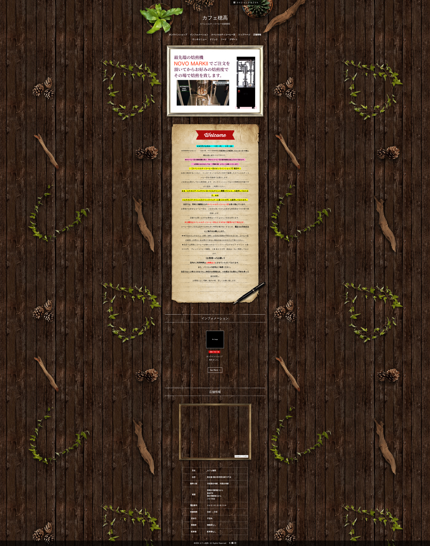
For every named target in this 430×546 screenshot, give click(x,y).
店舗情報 (257, 34)
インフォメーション (199, 34)
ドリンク (214, 39)
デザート (234, 39)
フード (224, 39)
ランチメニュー (200, 39)
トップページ (244, 34)
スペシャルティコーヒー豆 (223, 34)
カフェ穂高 (215, 18)
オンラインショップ (178, 34)
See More (214, 366)
